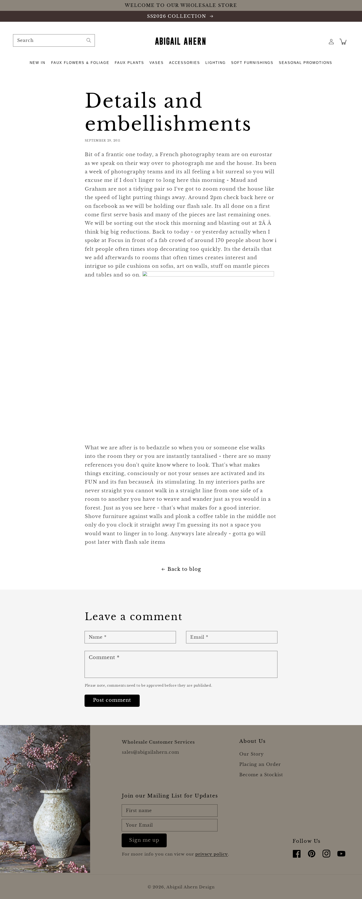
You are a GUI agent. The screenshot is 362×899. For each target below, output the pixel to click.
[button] (37, 63)
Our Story (251, 754)
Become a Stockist (261, 774)
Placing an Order (260, 764)
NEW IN (37, 63)
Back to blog (184, 569)
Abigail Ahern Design (190, 886)
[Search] (89, 40)
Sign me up (144, 840)
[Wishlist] (319, 41)
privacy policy (211, 854)
